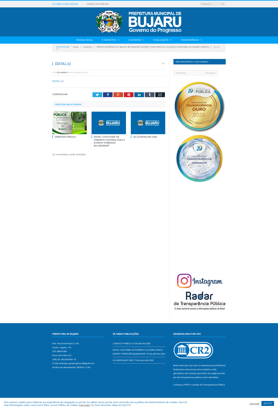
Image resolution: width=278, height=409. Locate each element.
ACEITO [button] (268, 403)
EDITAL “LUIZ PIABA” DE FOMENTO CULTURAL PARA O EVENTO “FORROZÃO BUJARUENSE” (124, 4)
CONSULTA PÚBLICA (65, 136)
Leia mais (84, 405)
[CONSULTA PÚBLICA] (69, 123)
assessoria (195, 369)
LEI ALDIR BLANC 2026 (145, 136)
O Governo (134, 39)
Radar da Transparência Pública (209, 384)
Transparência (190, 39)
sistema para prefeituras (213, 365)
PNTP (186, 384)
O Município (109, 39)
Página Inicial (84, 39)
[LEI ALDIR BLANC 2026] (148, 123)
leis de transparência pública (187, 377)
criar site (193, 365)
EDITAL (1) (58, 81)
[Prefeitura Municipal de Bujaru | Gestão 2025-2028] (139, 21)
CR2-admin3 (61, 72)
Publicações (161, 39)
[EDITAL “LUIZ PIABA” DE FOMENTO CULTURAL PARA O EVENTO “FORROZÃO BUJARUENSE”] (109, 123)
